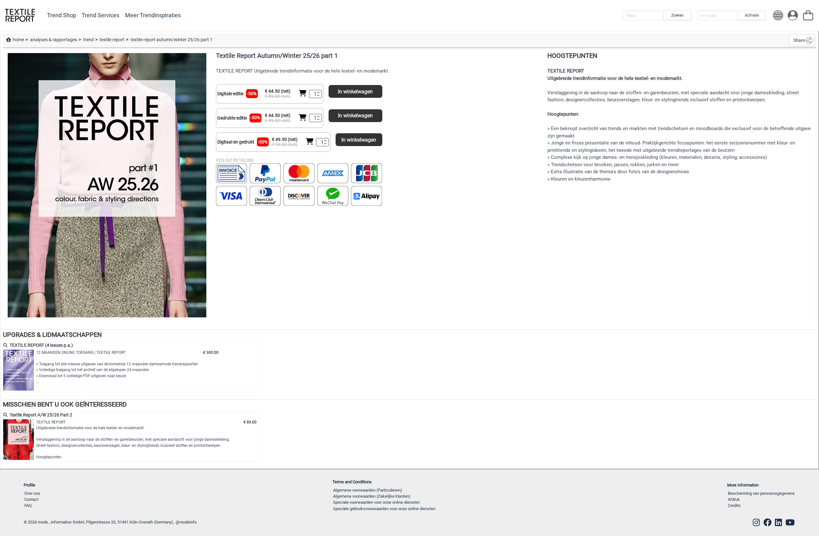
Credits (734, 505)
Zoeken (677, 15)
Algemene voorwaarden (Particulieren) (367, 490)
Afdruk (734, 499)
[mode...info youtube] (790, 522)
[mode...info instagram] (756, 522)
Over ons (32, 493)
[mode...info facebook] (767, 522)
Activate (752, 15)
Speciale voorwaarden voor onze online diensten (376, 502)
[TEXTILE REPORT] (20, 15)
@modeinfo (186, 522)
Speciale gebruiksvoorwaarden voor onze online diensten (384, 508)
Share (799, 40)
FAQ (28, 505)
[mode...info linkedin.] (778, 522)
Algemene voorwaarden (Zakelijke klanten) (371, 496)
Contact (31, 499)
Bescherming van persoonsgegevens (761, 493)
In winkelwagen (355, 92)
